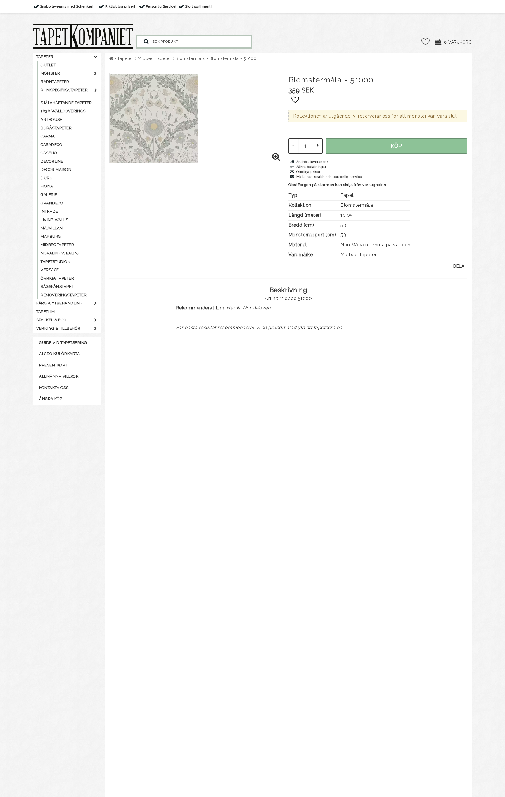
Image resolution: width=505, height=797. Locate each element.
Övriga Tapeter (57, 278)
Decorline (52, 161)
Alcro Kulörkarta (59, 354)
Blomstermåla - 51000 (233, 58)
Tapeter (44, 56)
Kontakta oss (53, 387)
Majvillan (52, 228)
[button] (425, 42)
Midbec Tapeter (57, 244)
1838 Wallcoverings (63, 111)
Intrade (49, 211)
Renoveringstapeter (64, 295)
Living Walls (54, 220)
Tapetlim (45, 311)
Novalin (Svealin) (60, 253)
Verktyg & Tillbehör (58, 328)
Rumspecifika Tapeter (64, 90)
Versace (50, 270)
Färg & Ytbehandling (59, 303)
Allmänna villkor (59, 376)
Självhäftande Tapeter (66, 103)
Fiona (47, 186)
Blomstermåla (190, 58)
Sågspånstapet (57, 286)
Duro (47, 178)
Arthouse (51, 119)
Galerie (49, 194)
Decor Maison (56, 169)
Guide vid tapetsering (63, 342)
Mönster (50, 73)
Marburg (51, 236)
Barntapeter (55, 82)
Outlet (48, 65)
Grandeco (52, 203)
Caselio (49, 153)
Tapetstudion (55, 261)
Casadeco (51, 144)
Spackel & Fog (51, 320)
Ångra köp (50, 399)
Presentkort (53, 365)
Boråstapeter (56, 128)
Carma (48, 136)
